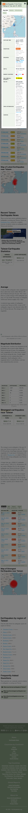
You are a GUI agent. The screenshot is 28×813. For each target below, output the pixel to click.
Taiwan (21, 62)
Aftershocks (18, 10)
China (17, 75)
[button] (14, 25)
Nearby (11, 10)
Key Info (5, 10)
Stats (4, 13)
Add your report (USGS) (20, 103)
